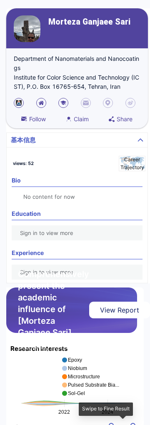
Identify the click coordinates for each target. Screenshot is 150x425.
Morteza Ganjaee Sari (89, 22)
